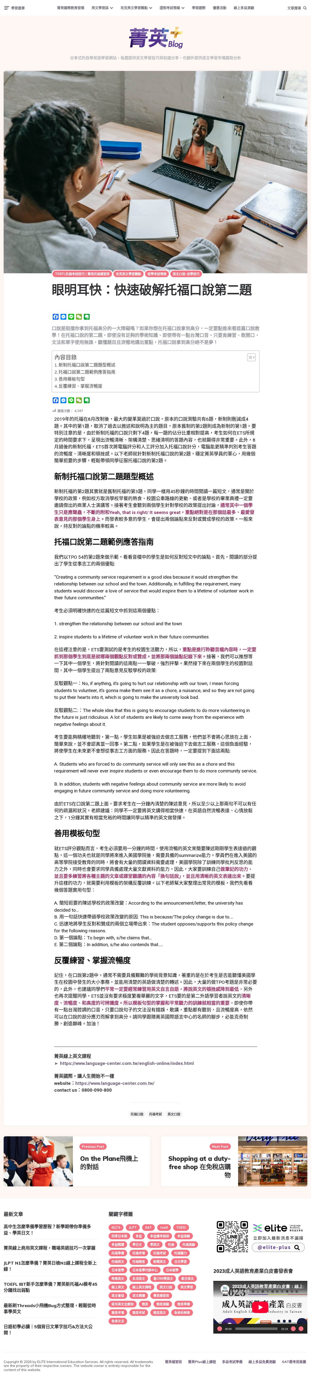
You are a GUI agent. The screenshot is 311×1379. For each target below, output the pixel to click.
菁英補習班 (161, 1295)
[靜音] (293, 1328)
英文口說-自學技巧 (186, 274)
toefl (164, 1227)
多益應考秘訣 (159, 1236)
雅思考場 (118, 1312)
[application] (260, 1307)
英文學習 (187, 1287)
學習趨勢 (199, 8)
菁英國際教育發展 (70, 8)
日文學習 (180, 1261)
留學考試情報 (156, 274)
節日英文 (187, 1278)
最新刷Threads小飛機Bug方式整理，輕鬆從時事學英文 (50, 1308)
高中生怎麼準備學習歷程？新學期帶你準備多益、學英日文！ (47, 1229)
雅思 (145, 1304)
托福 (171, 1244)
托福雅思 (138, 1261)
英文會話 (118, 1295)
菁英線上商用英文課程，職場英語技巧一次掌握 (49, 1248)
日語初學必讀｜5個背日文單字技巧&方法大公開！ (48, 1330)
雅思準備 (183, 1304)
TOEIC (181, 1227)
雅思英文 (159, 1312)
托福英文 (118, 1261)
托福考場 (138, 1253)
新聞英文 (159, 1261)
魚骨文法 (118, 1321)
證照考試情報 (170, 8)
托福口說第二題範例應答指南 (87, 372)
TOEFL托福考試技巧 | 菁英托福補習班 (82, 274)
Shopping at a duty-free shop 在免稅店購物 (199, 1167)
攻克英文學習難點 (134, 8)
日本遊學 (172, 1270)
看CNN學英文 (163, 1278)
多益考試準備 (232, 1362)
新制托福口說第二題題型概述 (87, 365)
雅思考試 (138, 1312)
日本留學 (118, 1270)
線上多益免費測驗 (262, 1362)
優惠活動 (219, 8)
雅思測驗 (162, 1304)
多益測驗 (183, 1236)
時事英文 (118, 1278)
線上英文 (118, 1287)
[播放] (219, 1328)
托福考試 (155, 1114)
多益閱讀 (118, 1244)
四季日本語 (119, 1236)
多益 (139, 1236)
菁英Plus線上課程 (202, 1362)
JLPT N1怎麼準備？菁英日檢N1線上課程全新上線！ (50, 1266)
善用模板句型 (72, 379)
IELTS (116, 1227)
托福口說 (137, 1114)
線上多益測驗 (244, 8)
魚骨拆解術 (182, 1312)
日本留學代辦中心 (145, 1270)
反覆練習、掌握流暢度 (80, 386)
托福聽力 (180, 1253)
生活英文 (138, 1278)
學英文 (155, 1244)
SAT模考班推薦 (294, 1362)
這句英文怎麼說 (123, 1304)
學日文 (137, 1244)
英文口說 (174, 1114)
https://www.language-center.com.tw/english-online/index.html (127, 1063)
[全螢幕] (301, 1328)
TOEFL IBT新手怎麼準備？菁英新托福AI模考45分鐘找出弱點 (50, 1287)
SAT (148, 1227)
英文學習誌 (100, 8)
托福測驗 (188, 1244)
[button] (248, 357)
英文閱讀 (138, 1295)
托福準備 (118, 1253)
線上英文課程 (141, 1287)
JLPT (133, 1227)
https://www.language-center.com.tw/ (115, 1083)
